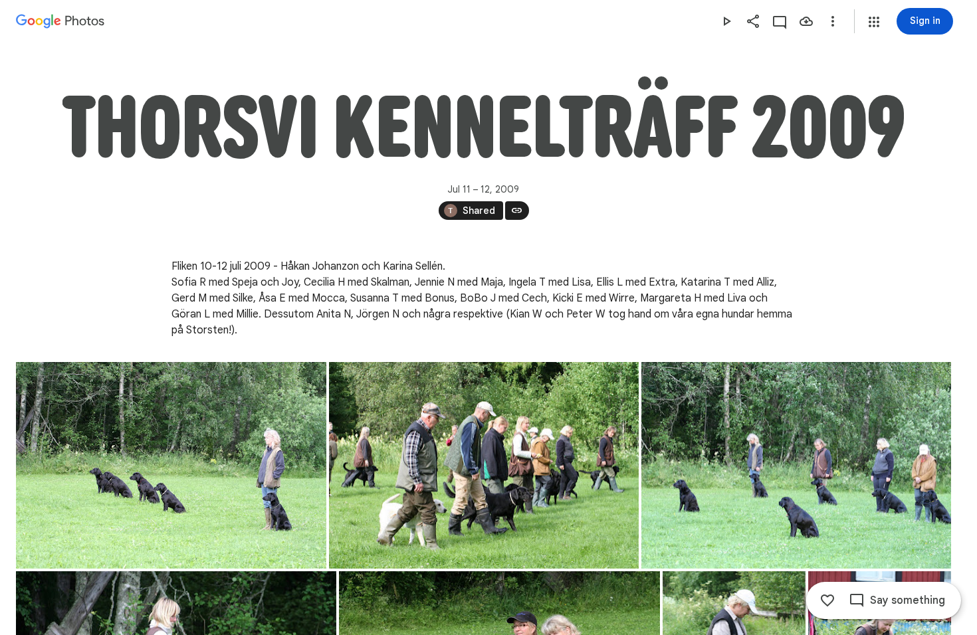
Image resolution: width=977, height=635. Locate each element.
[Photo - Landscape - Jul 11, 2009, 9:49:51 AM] (796, 465)
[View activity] (779, 21)
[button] (874, 22)
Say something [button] (907, 600)
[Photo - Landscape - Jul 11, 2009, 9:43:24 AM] (484, 465)
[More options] (832, 21)
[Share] (753, 21)
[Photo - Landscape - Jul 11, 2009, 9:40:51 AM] (171, 465)
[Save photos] (806, 21)
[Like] (827, 600)
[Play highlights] (726, 21)
